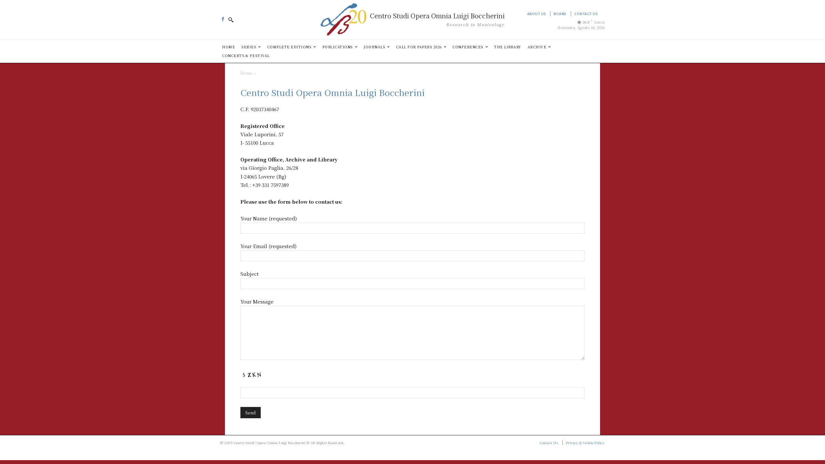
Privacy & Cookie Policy (585, 442)
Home (246, 73)
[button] (231, 19)
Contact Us (585, 13)
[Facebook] (222, 17)
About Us (536, 13)
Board (560, 13)
